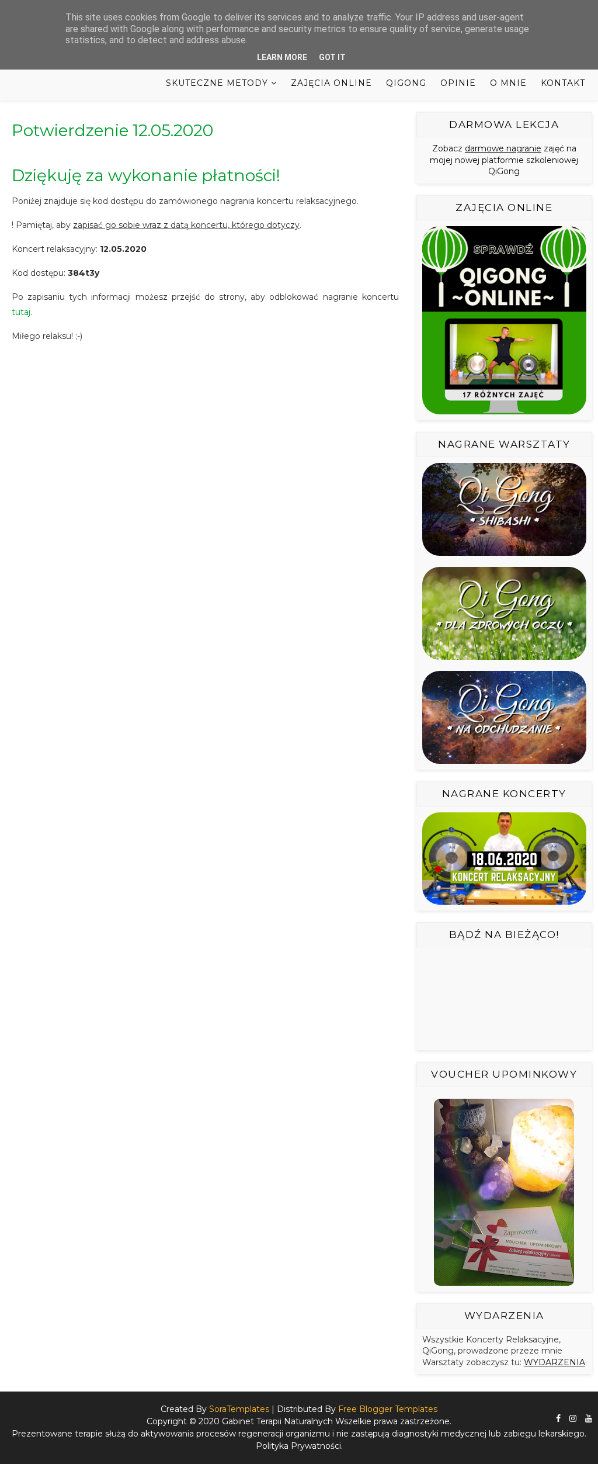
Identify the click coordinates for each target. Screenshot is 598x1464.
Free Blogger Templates (387, 1409)
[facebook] (558, 1419)
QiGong (406, 83)
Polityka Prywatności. (299, 1446)
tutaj (21, 312)
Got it (332, 57)
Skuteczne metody (217, 83)
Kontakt (563, 83)
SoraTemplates (239, 1409)
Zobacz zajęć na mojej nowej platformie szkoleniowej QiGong (504, 159)
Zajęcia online (331, 83)
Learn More (282, 57)
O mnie (508, 83)
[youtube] (588, 1419)
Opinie (458, 83)
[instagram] (572, 1419)
